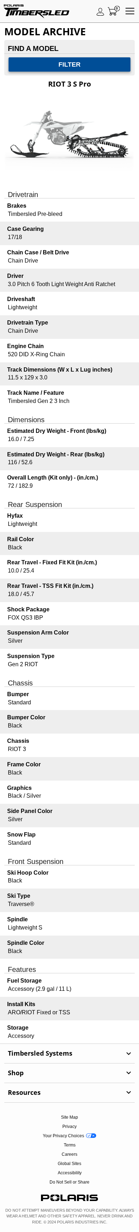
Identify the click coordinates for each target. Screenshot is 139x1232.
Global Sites (69, 1163)
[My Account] (100, 11)
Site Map (69, 1117)
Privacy (69, 1126)
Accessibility (70, 1172)
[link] (69, 1053)
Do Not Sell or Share (69, 1182)
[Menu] (130, 11)
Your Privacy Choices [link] (63, 1135)
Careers (69, 1154)
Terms (70, 1145)
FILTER (69, 64)
